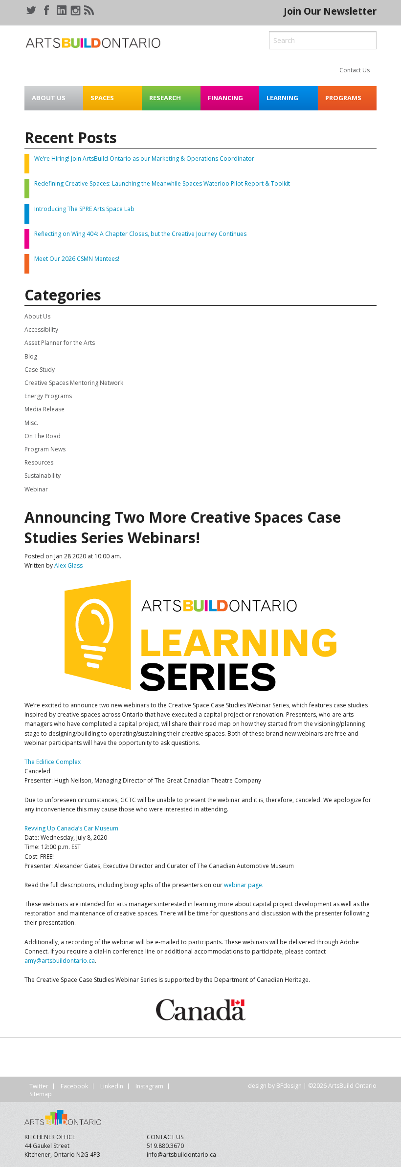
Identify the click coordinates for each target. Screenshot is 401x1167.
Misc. (31, 423)
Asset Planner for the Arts (59, 343)
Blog (30, 356)
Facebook (74, 1086)
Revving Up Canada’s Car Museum (71, 828)
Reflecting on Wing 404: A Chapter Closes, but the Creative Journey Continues (140, 234)
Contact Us (354, 70)
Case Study (39, 369)
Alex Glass (68, 565)
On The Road (42, 436)
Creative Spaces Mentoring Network (73, 383)
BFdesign (289, 1086)
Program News (45, 449)
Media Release (44, 409)
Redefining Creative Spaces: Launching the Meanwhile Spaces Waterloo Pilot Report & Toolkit (162, 183)
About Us (37, 316)
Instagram (149, 1086)
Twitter (38, 1086)
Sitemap (40, 1094)
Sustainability (42, 475)
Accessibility (41, 329)
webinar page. (244, 885)
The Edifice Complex (52, 762)
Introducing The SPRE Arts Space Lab (84, 209)
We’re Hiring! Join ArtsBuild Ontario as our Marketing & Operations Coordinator (144, 158)
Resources (38, 462)
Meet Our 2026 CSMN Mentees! (76, 259)
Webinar (36, 489)
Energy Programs (48, 396)
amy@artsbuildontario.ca (59, 960)
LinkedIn (111, 1086)
